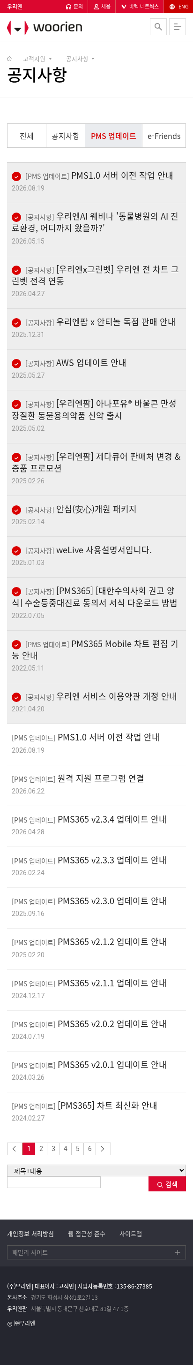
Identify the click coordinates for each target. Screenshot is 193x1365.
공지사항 (77, 58)
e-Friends (164, 135)
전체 (27, 135)
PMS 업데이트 (113, 135)
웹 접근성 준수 (86, 1233)
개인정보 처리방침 (30, 1233)
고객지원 (34, 58)
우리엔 (58, 27)
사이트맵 (130, 1233)
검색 (170, 1184)
